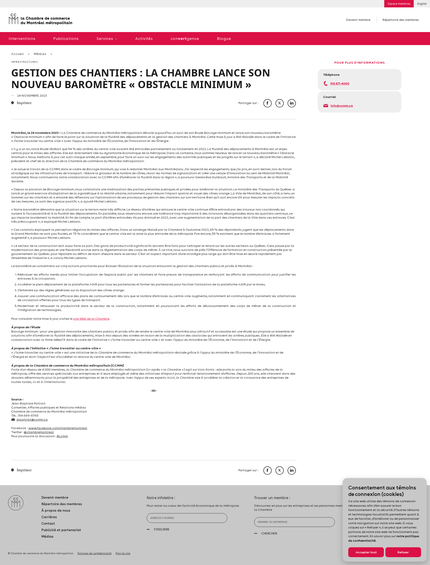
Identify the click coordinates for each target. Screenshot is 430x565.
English (422, 3)
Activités (144, 38)
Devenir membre (358, 20)
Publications (66, 38)
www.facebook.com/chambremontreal (57, 428)
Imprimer (24, 103)
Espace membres (399, 3)
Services (105, 38)
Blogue (224, 38)
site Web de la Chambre (91, 319)
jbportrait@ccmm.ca (32, 419)
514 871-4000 (339, 83)
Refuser (403, 552)
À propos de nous (55, 510)
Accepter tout (366, 552)
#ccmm (62, 436)
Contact (48, 523)
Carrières (49, 517)
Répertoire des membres (401, 20)
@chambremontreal (39, 432)
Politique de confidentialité (94, 553)
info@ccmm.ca (342, 105)
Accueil (17, 54)
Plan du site (123, 553)
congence (185, 38)
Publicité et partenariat (61, 530)
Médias (40, 54)
